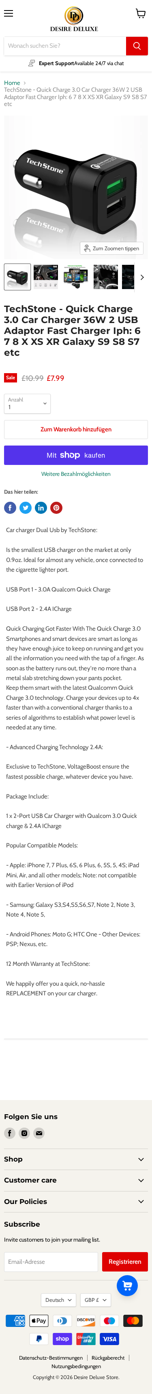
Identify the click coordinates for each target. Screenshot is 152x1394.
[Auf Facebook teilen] (10, 508)
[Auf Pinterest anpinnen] (56, 508)
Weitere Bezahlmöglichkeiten (76, 474)
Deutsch (54, 1300)
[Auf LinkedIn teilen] (41, 508)
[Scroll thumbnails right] (140, 277)
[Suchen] (137, 46)
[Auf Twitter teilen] (25, 508)
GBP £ (92, 1300)
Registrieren (125, 1261)
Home (12, 83)
